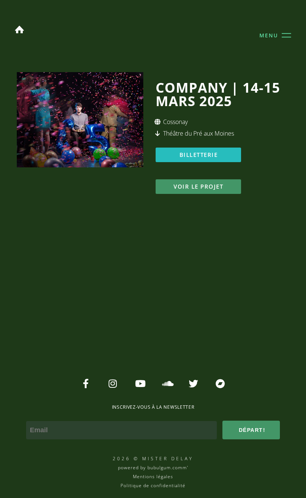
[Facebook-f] (86, 383)
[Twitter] (193, 383)
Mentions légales (153, 476)
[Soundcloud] (166, 383)
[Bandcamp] (220, 383)
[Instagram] (113, 383)
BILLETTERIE (198, 154)
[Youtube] (140, 383)
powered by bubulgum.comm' (153, 467)
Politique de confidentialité (153, 485)
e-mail (35, 415)
